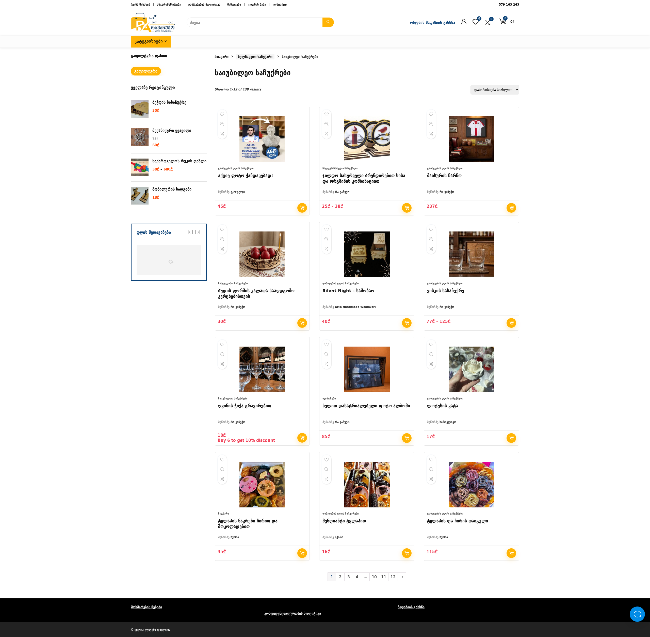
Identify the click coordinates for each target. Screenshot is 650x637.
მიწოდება (234, 4)
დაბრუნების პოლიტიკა (204, 4)
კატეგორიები (149, 41)
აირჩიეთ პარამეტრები (302, 208)
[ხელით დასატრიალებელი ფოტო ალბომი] (366, 369)
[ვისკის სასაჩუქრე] (471, 254)
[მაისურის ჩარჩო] (471, 139)
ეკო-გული (238, 191)
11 (383, 576)
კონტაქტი (280, 4)
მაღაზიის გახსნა (411, 607)
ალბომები (329, 398)
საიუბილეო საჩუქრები (233, 398)
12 (393, 576)
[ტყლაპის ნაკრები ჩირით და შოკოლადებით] (262, 484)
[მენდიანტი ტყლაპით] (366, 484)
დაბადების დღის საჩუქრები (236, 168)
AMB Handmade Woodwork (355, 306)
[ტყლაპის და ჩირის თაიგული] (471, 484)
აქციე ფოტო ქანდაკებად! (245, 175)
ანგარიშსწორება (169, 4)
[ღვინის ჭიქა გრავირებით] (262, 369)
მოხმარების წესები (146, 607)
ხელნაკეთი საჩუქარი (255, 56)
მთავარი (222, 56)
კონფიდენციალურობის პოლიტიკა (292, 613)
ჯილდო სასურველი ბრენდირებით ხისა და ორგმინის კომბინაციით (363, 178)
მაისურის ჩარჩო (444, 175)
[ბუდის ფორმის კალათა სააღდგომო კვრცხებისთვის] (262, 254)
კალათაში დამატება (511, 208)
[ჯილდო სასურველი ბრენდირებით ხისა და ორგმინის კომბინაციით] (366, 139)
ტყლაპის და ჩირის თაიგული (457, 520)
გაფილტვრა (145, 71)
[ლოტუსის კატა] (471, 369)
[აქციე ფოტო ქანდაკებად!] (262, 139)
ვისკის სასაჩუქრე (445, 290)
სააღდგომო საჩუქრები (233, 283)
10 (374, 576)
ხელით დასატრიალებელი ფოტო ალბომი (366, 405)
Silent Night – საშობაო (348, 290)
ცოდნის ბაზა (257, 4)
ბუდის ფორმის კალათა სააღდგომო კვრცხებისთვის (256, 293)
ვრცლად (407, 323)
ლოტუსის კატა (442, 405)
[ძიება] (328, 22)
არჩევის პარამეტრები (407, 208)
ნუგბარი (223, 513)
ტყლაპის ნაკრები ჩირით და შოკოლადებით (248, 523)
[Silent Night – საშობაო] (366, 254)
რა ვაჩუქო (342, 191)
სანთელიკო (448, 422)
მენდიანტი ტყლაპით (344, 520)
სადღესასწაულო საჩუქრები (340, 168)
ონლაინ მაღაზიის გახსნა (432, 22)
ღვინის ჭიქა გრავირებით (244, 405)
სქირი (235, 537)
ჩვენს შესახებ (140, 4)
